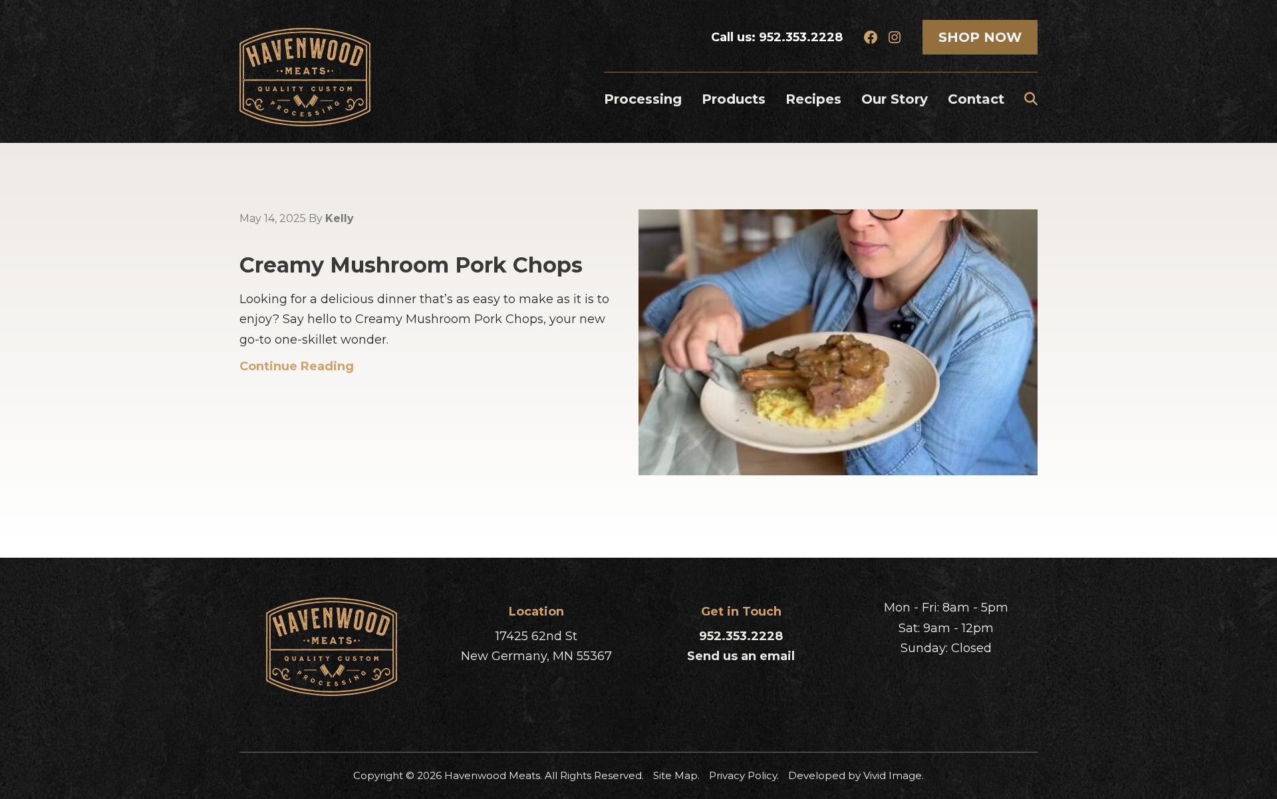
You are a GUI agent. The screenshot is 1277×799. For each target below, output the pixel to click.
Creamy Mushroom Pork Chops (411, 265)
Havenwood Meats (304, 77)
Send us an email (741, 656)
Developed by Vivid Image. (856, 775)
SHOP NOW (980, 37)
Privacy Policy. (744, 775)
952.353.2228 (801, 37)
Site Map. (676, 775)
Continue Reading (296, 366)
